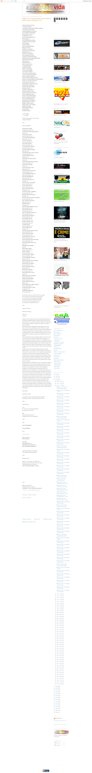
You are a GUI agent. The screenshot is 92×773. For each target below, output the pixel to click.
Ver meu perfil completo (60, 720)
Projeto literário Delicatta (59, 360)
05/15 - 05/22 (59, 648)
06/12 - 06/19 (59, 640)
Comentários (58, 745)
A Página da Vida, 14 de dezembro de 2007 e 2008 (63, 502)
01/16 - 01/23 (59, 680)
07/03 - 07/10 (59, 635)
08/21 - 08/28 (59, 622)
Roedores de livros (57, 363)
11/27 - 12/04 (59, 595)
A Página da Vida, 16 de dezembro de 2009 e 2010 (63, 440)
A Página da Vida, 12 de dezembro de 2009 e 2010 (63, 558)
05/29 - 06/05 (59, 644)
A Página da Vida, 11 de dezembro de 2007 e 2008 (63, 590)
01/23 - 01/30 (59, 678)
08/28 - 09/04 (59, 620)
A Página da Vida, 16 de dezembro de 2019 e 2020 (63, 423)
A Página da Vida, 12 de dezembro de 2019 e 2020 (63, 541)
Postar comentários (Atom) (31, 521)
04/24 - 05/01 (59, 653)
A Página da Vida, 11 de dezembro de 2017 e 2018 (63, 574)
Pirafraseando (56, 356)
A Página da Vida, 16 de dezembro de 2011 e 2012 (63, 436)
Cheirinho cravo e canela (59, 342)
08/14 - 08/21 (59, 624)
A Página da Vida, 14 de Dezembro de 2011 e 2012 (61, 495)
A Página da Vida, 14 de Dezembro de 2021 (61, 479)
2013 (56, 701)
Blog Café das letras (58, 333)
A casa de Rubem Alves (58, 330)
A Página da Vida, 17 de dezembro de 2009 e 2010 (63, 410)
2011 (56, 705)
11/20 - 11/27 (59, 597)
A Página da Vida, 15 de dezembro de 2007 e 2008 (63, 472)
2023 (56, 378)
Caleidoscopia (57, 340)
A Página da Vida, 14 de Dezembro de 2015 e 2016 (61, 489)
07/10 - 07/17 (59, 633)
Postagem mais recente (26, 519)
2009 (56, 708)
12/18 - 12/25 (59, 383)
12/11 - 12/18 (59, 385)
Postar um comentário (26, 497)
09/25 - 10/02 (59, 612)
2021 (56, 686)
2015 (56, 697)
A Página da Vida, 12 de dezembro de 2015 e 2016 (63, 548)
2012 (56, 703)
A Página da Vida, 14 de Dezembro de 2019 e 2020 (61, 482)
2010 (56, 706)
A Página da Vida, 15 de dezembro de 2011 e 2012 (63, 466)
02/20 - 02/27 (59, 670)
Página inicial (37, 519)
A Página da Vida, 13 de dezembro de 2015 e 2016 (63, 518)
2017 (56, 693)
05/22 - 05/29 (59, 646)
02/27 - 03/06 (59, 668)
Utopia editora (57, 366)
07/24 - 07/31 (59, 629)
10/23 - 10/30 (59, 605)
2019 (56, 690)
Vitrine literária (57, 368)
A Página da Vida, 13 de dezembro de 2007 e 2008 (63, 531)
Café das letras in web (58, 338)
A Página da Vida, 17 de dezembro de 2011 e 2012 (63, 407)
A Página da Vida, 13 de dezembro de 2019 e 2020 (63, 512)
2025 (56, 374)
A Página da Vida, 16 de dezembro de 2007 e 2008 (63, 443)
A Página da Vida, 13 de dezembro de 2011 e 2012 (63, 525)
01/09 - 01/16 (59, 682)
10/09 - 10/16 (59, 609)
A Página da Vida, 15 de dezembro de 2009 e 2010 (63, 469)
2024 (56, 376)
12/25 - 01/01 (59, 381)
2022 (56, 380)
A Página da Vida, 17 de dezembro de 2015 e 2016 (63, 400)
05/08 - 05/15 (59, 650)
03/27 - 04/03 (59, 661)
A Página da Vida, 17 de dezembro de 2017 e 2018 (63, 397)
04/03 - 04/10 (59, 659)
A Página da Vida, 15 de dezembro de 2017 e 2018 (63, 456)
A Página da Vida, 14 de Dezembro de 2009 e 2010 (61, 499)
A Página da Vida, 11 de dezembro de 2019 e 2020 (63, 571)
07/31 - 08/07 (59, 627)
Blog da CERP (57, 335)
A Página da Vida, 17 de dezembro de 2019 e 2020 (63, 394)
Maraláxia (56, 350)
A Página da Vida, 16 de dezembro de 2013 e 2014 (63, 433)
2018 (56, 691)
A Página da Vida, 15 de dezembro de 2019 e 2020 (63, 453)
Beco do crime (57, 332)
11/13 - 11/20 (59, 599)
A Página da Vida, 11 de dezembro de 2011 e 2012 (63, 584)
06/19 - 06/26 (59, 638)
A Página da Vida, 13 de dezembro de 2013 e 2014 (63, 522)
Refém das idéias (57, 361)
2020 (56, 688)
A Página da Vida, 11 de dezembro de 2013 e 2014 (63, 581)
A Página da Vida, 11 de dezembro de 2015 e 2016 (63, 577)
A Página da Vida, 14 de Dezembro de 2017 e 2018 (61, 486)
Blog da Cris (56, 337)
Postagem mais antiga (47, 519)
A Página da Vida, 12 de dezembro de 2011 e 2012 (63, 554)
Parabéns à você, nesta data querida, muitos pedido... (61, 387)
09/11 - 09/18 (59, 616)
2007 (56, 712)
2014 (56, 699)
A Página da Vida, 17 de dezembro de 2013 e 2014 (63, 404)
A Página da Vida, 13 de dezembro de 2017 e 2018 (63, 515)
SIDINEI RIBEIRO (58, 718)
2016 (56, 695)
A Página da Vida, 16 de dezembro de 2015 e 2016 (63, 430)
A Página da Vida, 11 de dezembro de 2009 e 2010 (63, 587)
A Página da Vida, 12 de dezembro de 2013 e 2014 (63, 551)
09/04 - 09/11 (59, 618)
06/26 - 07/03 (59, 637)
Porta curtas (56, 358)
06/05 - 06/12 (59, 642)
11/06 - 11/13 (59, 601)
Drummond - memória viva (59, 343)
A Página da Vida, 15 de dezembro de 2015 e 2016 (63, 459)
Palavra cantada (57, 355)
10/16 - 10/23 (59, 607)
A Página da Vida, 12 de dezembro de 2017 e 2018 (63, 545)
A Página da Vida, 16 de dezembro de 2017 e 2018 (63, 427)
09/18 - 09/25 (59, 614)
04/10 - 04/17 (59, 657)
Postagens (58, 742)
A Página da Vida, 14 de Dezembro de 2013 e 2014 (61, 492)
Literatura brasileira (58, 348)
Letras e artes (56, 346)
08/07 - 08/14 (59, 625)
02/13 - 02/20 (59, 672)
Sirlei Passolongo (57, 365)
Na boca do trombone (58, 353)
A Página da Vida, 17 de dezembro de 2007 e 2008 (63, 413)
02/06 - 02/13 (59, 674)
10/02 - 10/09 (59, 610)
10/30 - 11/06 (59, 603)
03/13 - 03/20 (59, 665)
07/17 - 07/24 (59, 631)
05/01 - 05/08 (59, 652)
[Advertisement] (33, 508)
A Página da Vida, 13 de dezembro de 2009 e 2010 (63, 528)
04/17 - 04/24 (59, 655)
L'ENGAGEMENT (57, 345)
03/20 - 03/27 (59, 663)
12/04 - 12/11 (59, 594)
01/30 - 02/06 (59, 676)
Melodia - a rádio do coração (59, 351)
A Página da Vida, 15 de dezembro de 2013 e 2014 (63, 463)
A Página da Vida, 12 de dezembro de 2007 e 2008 (63, 561)
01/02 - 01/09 (59, 683)
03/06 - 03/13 (59, 667)
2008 (56, 710)
